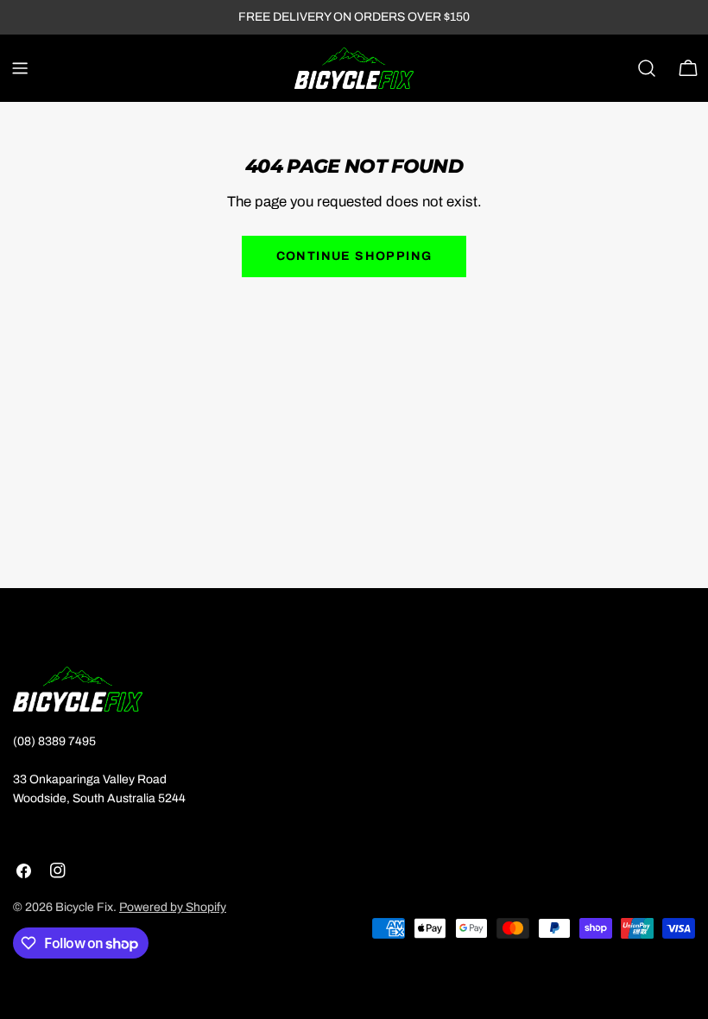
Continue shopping (354, 256)
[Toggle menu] (20, 68)
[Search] (646, 68)
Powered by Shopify (172, 907)
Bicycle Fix (84, 907)
